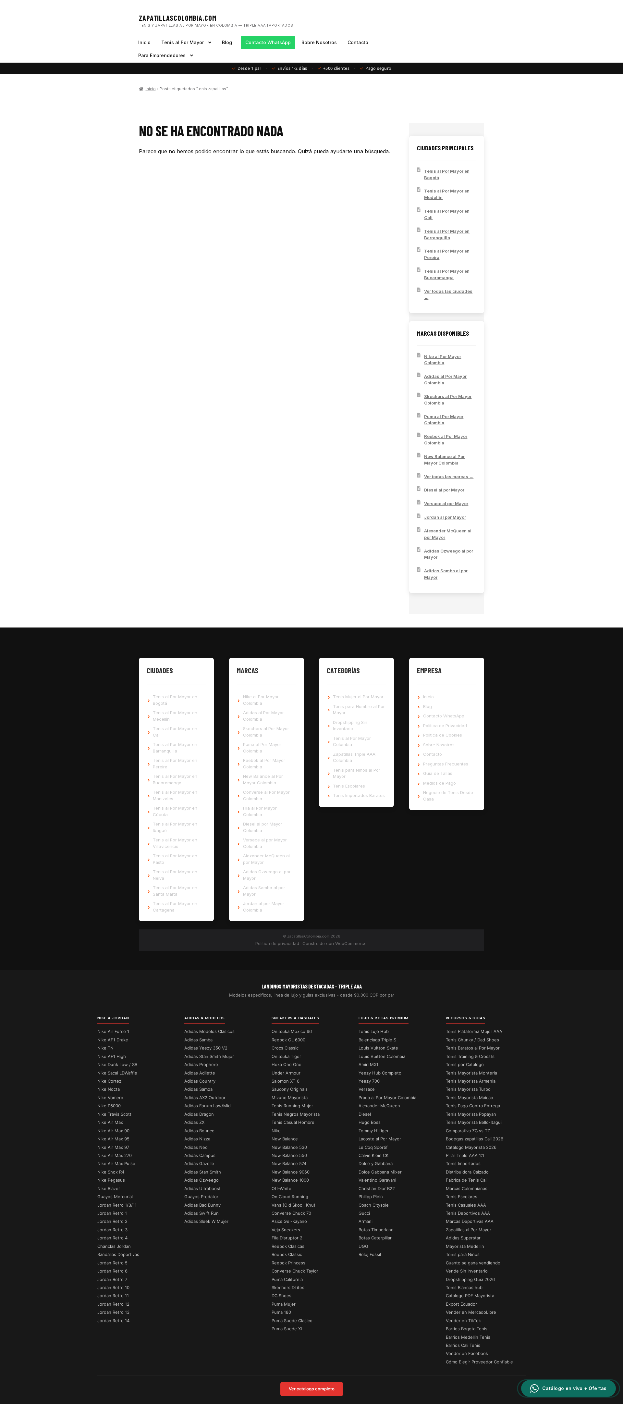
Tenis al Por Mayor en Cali (447, 214)
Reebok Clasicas (288, 1246)
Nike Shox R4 (110, 1171)
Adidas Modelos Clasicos (209, 1031)
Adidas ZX (194, 1122)
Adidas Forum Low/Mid (207, 1105)
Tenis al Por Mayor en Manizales (175, 795)
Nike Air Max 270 (114, 1155)
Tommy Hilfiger (374, 1130)
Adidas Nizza (197, 1138)
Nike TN (105, 1047)
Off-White (281, 1188)
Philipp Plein (371, 1196)
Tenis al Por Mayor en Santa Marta (175, 891)
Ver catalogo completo (312, 1388)
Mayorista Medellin (465, 1246)
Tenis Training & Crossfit (470, 1056)
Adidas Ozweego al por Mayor (448, 554)
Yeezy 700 (369, 1081)
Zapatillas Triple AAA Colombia (354, 757)
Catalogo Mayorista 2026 (471, 1147)
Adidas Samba (198, 1039)
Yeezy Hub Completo (380, 1072)
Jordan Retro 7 (112, 1279)
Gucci (364, 1213)
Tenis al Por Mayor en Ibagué (175, 827)
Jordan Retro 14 (113, 1320)
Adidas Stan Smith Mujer (209, 1056)
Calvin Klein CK (373, 1155)
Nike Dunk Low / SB (117, 1064)
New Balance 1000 (290, 1180)
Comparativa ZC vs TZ (468, 1130)
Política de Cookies (442, 735)
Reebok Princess (288, 1262)
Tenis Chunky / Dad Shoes (472, 1039)
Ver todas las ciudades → (448, 294)
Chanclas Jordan (114, 1246)
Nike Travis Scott (114, 1114)
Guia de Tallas (437, 773)
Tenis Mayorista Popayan (471, 1114)
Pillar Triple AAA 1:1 (465, 1155)
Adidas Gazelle (199, 1163)
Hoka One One (286, 1064)
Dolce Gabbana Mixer (380, 1171)
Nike (276, 1130)
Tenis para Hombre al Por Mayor (359, 709)
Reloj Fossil (370, 1254)
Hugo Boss (370, 1122)
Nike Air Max (110, 1122)
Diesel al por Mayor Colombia (262, 827)
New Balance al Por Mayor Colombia (444, 460)
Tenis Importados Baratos (359, 795)
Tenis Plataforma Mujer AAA (474, 1031)
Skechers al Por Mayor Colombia (447, 399)
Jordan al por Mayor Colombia (263, 907)
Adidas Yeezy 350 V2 (205, 1047)
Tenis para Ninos (463, 1254)
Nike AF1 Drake (112, 1039)
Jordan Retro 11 (113, 1295)
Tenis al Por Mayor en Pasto (175, 859)
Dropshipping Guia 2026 (470, 1279)
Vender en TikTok (463, 1320)
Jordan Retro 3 (112, 1229)
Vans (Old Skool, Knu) (293, 1205)
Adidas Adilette (199, 1072)
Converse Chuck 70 (291, 1213)
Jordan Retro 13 (113, 1312)
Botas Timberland (376, 1229)
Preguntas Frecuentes (445, 763)
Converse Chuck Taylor (295, 1271)
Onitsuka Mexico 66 (292, 1031)
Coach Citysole (374, 1205)
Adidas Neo (196, 1147)
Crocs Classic (285, 1047)
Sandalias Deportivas (118, 1254)
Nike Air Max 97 (113, 1147)
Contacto (358, 42)
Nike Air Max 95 (113, 1138)
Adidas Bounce (199, 1130)
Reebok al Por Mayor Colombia (445, 439)
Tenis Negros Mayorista (296, 1114)
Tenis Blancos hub (464, 1287)
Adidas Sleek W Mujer (206, 1221)
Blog (227, 42)
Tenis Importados (463, 1163)
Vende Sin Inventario (467, 1271)
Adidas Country (199, 1081)
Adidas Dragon (199, 1114)
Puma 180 (281, 1312)
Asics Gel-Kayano (289, 1221)
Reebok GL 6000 (288, 1039)
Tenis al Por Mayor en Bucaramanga (447, 274)
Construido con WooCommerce (334, 943)
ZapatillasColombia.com (177, 18)
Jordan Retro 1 (112, 1213)
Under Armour (286, 1072)
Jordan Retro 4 (112, 1237)
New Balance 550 (289, 1155)
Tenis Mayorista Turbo (468, 1089)
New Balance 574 (289, 1163)
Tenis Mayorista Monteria (471, 1072)
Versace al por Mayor (446, 503)
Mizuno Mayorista (290, 1097)
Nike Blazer (108, 1188)
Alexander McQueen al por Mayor (447, 534)
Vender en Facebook (467, 1353)
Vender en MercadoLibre (471, 1312)
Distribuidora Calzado (467, 1171)
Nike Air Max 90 (113, 1130)
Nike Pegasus (111, 1180)
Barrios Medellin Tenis (468, 1337)
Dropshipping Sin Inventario (350, 725)
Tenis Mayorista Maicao (469, 1097)
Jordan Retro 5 (112, 1262)
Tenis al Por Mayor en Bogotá (447, 174)
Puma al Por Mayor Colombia (443, 420)
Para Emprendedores (162, 55)
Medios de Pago (439, 783)
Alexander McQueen (379, 1105)
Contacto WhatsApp (268, 42)
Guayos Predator (201, 1196)
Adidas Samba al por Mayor (446, 574)
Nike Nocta (108, 1089)
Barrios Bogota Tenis (466, 1328)
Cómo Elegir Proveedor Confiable (479, 1361)
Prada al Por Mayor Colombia (387, 1097)
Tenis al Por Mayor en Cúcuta (175, 811)
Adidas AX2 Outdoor (205, 1097)
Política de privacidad (277, 943)
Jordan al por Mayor (445, 517)
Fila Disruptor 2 (287, 1237)
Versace (367, 1089)
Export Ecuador (461, 1304)
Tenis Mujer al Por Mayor (358, 696)
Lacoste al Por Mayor (380, 1138)
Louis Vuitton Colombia (382, 1056)
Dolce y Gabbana (376, 1163)
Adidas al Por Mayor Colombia (445, 379)
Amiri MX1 (368, 1064)
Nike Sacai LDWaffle (117, 1072)
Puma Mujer (284, 1304)
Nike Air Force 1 (113, 1031)
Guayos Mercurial (115, 1196)
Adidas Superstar (463, 1237)
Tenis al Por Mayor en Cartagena (175, 907)
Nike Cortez (109, 1081)
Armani (366, 1221)
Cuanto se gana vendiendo (473, 1262)
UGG (363, 1246)
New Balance (285, 1138)
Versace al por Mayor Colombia (265, 843)
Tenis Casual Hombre (293, 1122)
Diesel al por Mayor (444, 489)
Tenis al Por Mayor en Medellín (447, 194)
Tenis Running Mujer (292, 1105)
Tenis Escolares (349, 786)
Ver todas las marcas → (448, 476)
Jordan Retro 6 (112, 1271)
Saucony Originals (290, 1089)
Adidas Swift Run (201, 1213)
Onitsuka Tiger (286, 1056)
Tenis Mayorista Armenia (470, 1081)
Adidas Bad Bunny (202, 1205)
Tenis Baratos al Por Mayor (473, 1047)
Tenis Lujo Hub (374, 1031)
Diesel (365, 1114)
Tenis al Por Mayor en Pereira (447, 254)
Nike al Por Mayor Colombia (442, 360)
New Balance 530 (289, 1147)
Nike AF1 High (111, 1056)
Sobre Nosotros (319, 42)
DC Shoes (281, 1295)
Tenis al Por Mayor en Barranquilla (447, 234)
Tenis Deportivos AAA (468, 1213)
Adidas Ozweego (201, 1180)
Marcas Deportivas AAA (470, 1221)
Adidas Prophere (201, 1064)
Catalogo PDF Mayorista (470, 1295)
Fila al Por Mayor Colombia (260, 811)
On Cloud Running (290, 1196)
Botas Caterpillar (375, 1237)
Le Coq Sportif (373, 1147)
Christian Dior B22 (377, 1188)
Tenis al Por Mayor (182, 42)
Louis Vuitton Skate (378, 1047)
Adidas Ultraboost (202, 1188)
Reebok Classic (287, 1254)
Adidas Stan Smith (202, 1171)
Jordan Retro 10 (113, 1287)
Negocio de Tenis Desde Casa (448, 795)
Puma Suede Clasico (292, 1320)
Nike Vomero (110, 1097)
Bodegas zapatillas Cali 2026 (474, 1138)
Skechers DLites (288, 1287)
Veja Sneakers (286, 1229)
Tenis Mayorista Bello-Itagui (474, 1122)
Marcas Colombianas (466, 1188)
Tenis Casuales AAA (466, 1205)
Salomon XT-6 (285, 1081)
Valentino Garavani (377, 1180)
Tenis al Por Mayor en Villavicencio (175, 843)
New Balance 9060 (291, 1171)
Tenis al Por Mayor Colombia (352, 741)
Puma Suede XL (287, 1328)
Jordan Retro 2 (112, 1221)
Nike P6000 (109, 1105)
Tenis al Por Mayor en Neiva (175, 875)
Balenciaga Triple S (377, 1039)
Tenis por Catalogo (465, 1064)
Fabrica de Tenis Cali (466, 1180)
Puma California (287, 1279)
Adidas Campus (199, 1155)
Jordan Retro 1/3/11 (117, 1205)
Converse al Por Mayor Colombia (266, 795)
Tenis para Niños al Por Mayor (356, 773)
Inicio (144, 42)
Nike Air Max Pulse (116, 1163)
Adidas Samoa (198, 1089)
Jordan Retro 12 (113, 1304)
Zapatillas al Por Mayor (468, 1229)
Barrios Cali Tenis (463, 1345)
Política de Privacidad (445, 725)
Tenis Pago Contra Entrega (473, 1105)
